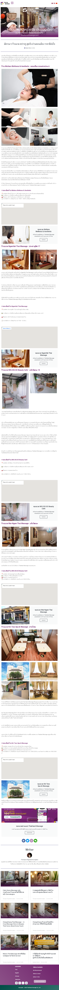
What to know (36, 973)
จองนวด (43, 239)
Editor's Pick (36, 977)
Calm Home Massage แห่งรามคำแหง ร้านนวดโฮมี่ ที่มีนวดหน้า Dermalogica (13, 892)
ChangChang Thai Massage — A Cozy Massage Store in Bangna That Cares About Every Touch (13, 924)
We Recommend (37, 970)
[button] (12, 3)
